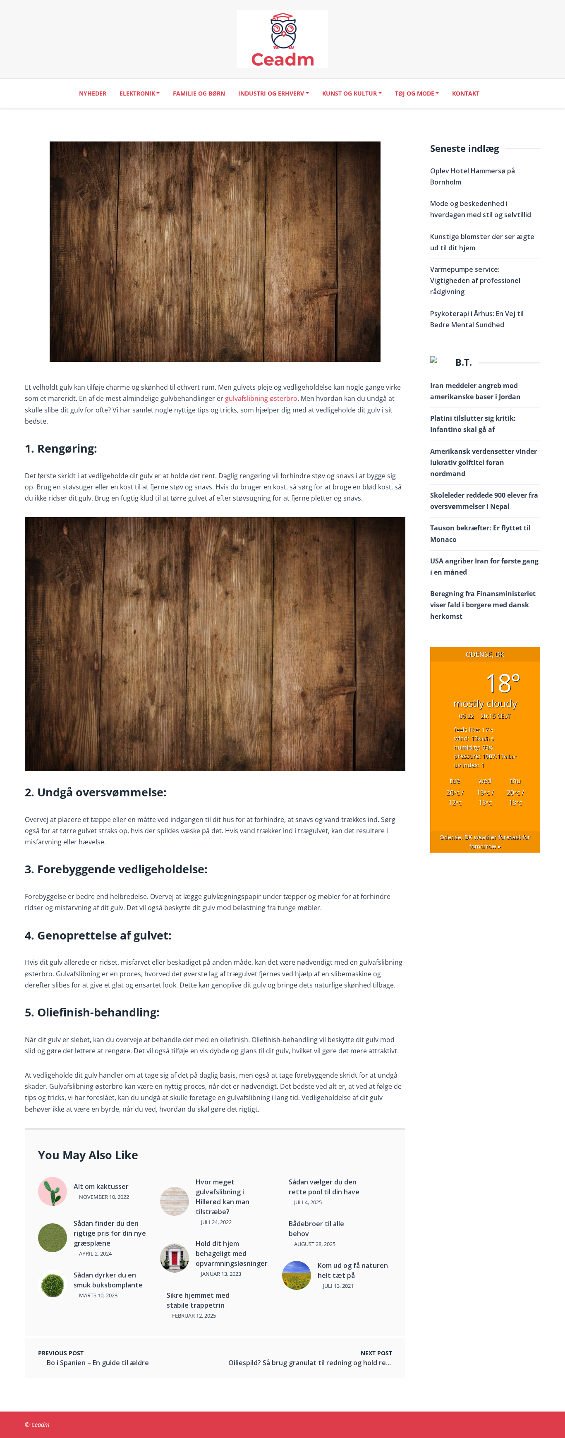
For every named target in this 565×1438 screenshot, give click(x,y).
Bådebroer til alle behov (316, 1228)
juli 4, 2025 (307, 1202)
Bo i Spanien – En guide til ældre (98, 1362)
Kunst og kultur (349, 93)
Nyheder (92, 93)
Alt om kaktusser (101, 1186)
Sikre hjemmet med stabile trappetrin (198, 1300)
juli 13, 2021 (338, 1285)
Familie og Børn (199, 93)
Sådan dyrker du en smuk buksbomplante (108, 1279)
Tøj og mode (414, 93)
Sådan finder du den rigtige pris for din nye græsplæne (110, 1233)
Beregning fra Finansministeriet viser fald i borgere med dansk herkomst (483, 605)
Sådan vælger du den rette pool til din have (324, 1186)
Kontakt (465, 93)
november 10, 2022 (103, 1197)
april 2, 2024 (95, 1253)
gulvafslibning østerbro (261, 398)
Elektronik (137, 93)
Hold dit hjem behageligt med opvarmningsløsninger (232, 1253)
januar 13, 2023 (220, 1273)
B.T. (463, 362)
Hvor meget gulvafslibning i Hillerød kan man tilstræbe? (222, 1196)
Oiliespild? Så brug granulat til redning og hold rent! (311, 1362)
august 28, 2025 (314, 1244)
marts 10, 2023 (97, 1295)
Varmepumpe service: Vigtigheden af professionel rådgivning (475, 280)
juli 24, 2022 (216, 1222)
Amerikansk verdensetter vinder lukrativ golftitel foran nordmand (483, 462)
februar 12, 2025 (193, 1315)
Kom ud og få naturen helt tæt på (353, 1270)
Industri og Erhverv (271, 93)
